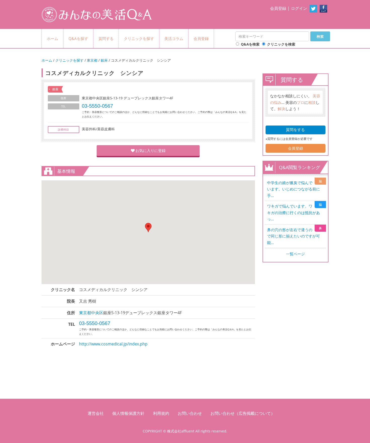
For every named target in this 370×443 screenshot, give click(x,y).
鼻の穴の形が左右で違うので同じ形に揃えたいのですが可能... (293, 236)
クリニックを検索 (281, 44)
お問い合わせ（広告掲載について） (242, 413)
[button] (148, 227)
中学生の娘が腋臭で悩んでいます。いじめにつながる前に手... (293, 189)
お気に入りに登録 (150, 150)
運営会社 (96, 413)
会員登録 (278, 8)
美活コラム (173, 38)
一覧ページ (295, 253)
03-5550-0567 (97, 106)
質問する (106, 38)
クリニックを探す (139, 38)
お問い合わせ (190, 413)
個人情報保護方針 (128, 413)
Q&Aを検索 (250, 44)
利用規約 (161, 413)
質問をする (295, 129)
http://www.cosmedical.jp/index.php (113, 344)
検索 (320, 36)
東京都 (92, 60)
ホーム (52, 38)
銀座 (104, 60)
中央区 (97, 312)
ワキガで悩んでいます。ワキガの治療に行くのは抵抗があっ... (293, 212)
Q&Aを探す (78, 38)
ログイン (299, 8)
